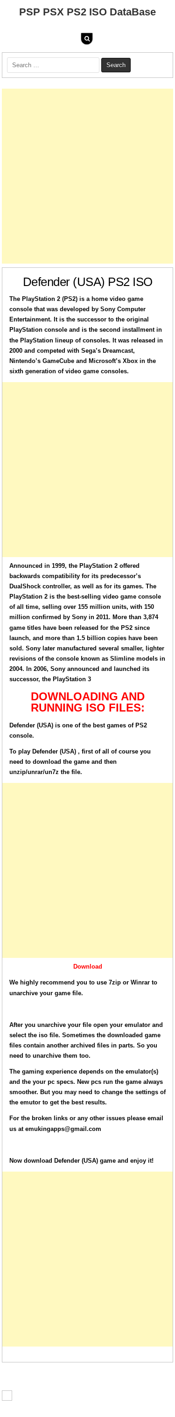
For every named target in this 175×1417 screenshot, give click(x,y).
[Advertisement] (87, 176)
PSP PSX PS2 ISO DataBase (87, 12)
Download (87, 966)
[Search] (86, 38)
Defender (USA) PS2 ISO (88, 282)
